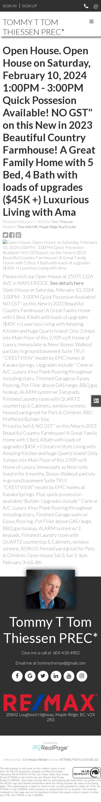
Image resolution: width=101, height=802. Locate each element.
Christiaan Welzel (35, 759)
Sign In (9, 6)
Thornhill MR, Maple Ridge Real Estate (47, 227)
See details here (67, 283)
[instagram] (82, 676)
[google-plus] (31, 676)
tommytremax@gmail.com (61, 662)
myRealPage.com (50, 748)
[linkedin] (57, 676)
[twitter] (44, 676)
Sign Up (29, 6)
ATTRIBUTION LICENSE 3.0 (79, 759)
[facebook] (18, 676)
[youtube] (70, 676)
